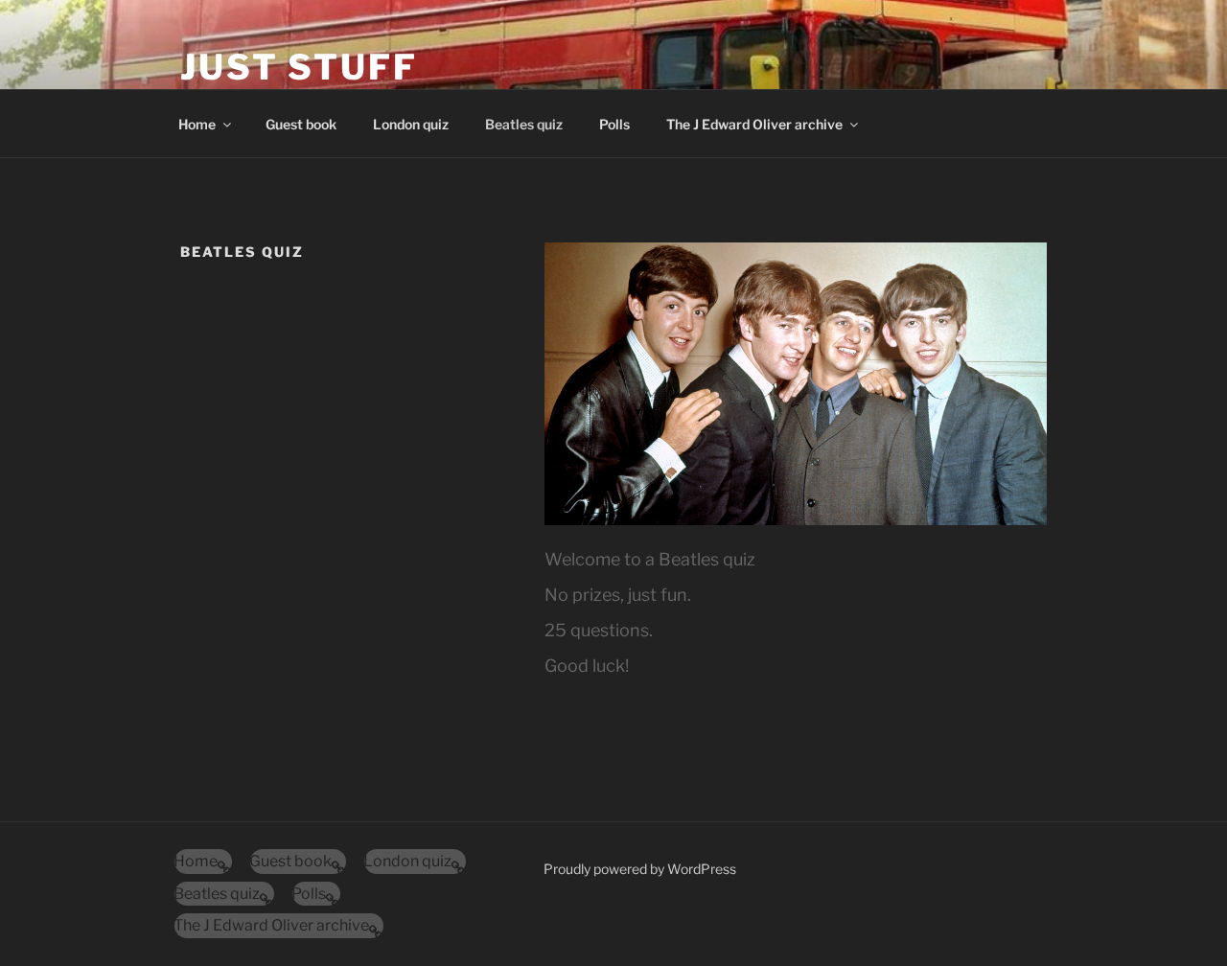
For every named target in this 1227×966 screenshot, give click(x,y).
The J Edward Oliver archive (754, 124)
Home (197, 124)
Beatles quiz (524, 124)
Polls (614, 124)
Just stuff (299, 67)
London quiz (411, 124)
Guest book (301, 124)
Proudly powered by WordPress (640, 869)
